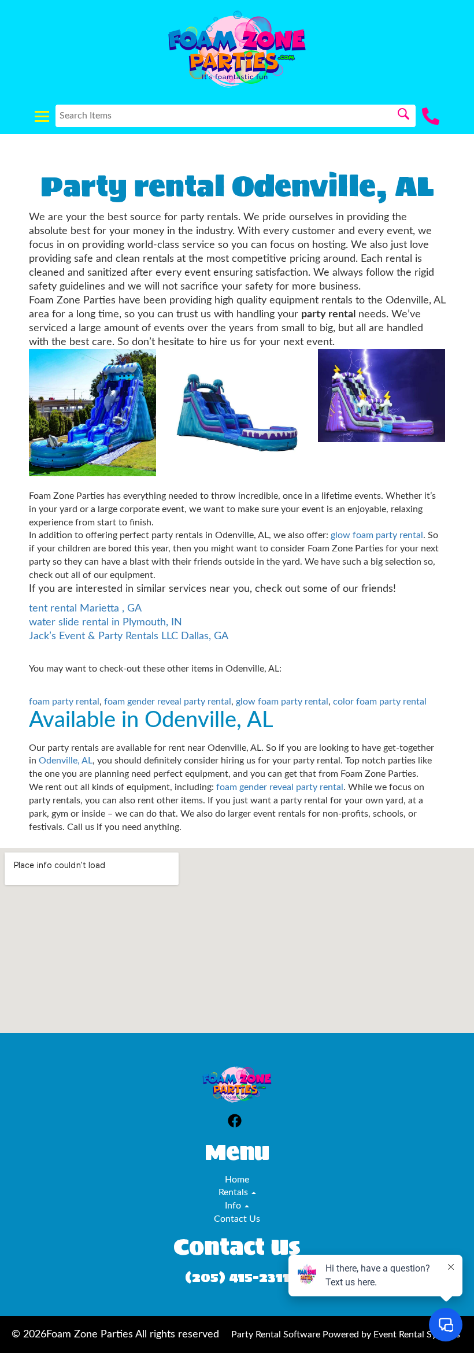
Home (237, 1179)
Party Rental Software (275, 1334)
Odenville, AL (65, 760)
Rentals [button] (234, 1192)
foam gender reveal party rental (167, 701)
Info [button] (234, 1205)
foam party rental (64, 701)
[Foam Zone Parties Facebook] (235, 1123)
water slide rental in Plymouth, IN (105, 622)
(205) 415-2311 (237, 1277)
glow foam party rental (377, 535)
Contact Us (237, 1219)
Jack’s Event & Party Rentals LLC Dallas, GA (128, 636)
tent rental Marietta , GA (85, 608)
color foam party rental (380, 701)
